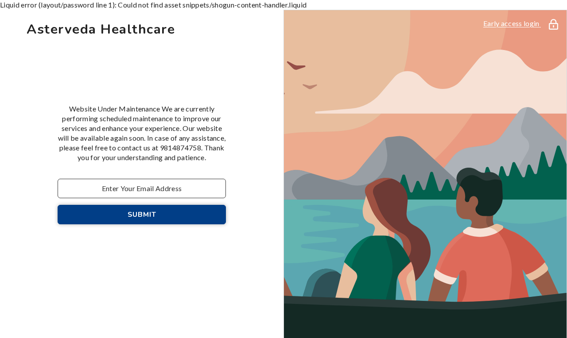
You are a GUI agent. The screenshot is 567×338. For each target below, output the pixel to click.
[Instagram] (129, 247)
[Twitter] (179, 247)
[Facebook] (104, 247)
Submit (142, 214)
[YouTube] (154, 247)
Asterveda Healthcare (101, 29)
